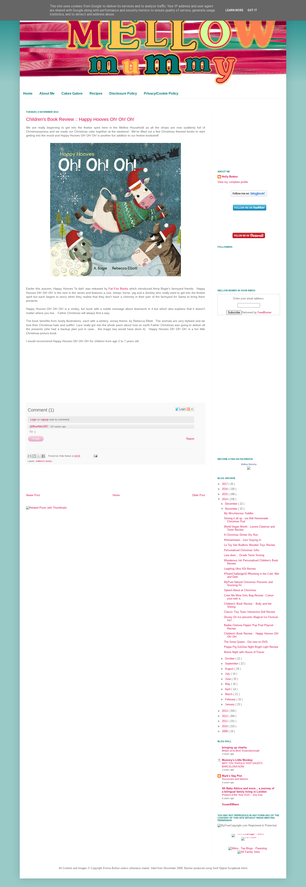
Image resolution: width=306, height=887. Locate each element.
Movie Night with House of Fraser (244, 652)
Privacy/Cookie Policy (161, 93)
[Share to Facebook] (43, 456)
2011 (225, 721)
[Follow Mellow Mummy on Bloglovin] (249, 195)
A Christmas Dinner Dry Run (241, 534)
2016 (225, 489)
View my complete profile (233, 182)
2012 (225, 716)
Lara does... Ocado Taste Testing (244, 555)
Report (190, 438)
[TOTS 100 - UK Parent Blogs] (249, 833)
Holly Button (230, 176)
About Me (47, 93)
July (228, 673)
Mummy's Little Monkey (237, 760)
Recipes (96, 93)
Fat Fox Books (118, 288)
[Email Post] (94, 456)
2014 (225, 499)
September (232, 663)
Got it (252, 10)
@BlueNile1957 (39, 426)
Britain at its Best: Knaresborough (241, 750)
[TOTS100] (248, 837)
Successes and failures (235, 779)
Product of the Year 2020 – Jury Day (242, 794)
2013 (225, 710)
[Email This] (29, 456)
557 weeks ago (58, 426)
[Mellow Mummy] (248, 468)
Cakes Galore (72, 93)
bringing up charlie (234, 747)
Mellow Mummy (249, 464)
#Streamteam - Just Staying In (242, 540)
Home (27, 93)
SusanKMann (230, 804)
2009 (225, 731)
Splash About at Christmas (240, 590)
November (231, 508)
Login (33, 419)
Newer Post (33, 495)
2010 (225, 726)
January (230, 704)
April (228, 689)
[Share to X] (39, 456)
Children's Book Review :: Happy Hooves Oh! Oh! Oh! (80, 119)
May (228, 684)
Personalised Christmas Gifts (241, 550)
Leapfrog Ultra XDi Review (240, 568)
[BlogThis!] (34, 456)
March (229, 694)
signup (45, 419)
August (229, 668)
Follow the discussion (190, 409)
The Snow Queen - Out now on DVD (245, 642)
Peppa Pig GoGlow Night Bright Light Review (251, 647)
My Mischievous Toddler (238, 513)
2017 (225, 484)
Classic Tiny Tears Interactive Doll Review (249, 612)
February (230, 699)
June (228, 679)
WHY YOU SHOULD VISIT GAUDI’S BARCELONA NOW (242, 765)
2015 (225, 494)
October (230, 658)
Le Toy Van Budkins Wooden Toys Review (249, 545)
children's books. (44, 461)
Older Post (198, 495)
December (231, 503)
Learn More (234, 10)
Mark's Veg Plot (232, 775)
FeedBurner (264, 312)
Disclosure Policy (123, 93)
